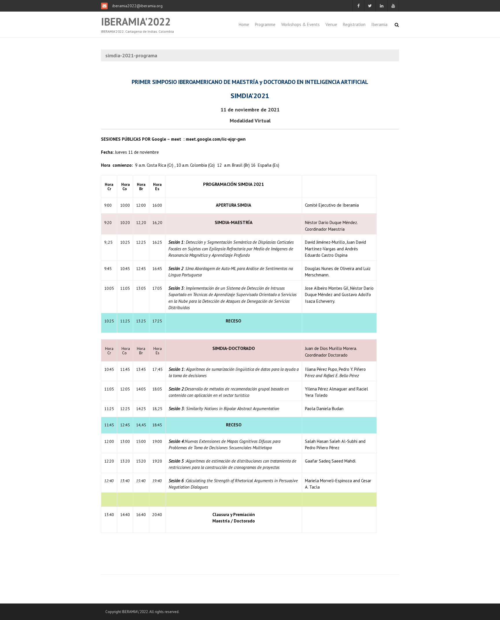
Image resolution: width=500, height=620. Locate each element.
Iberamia (379, 24)
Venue (331, 24)
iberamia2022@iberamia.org (137, 5)
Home (244, 24)
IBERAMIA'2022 (136, 21)
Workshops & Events (300, 24)
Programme (265, 24)
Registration (354, 24)
